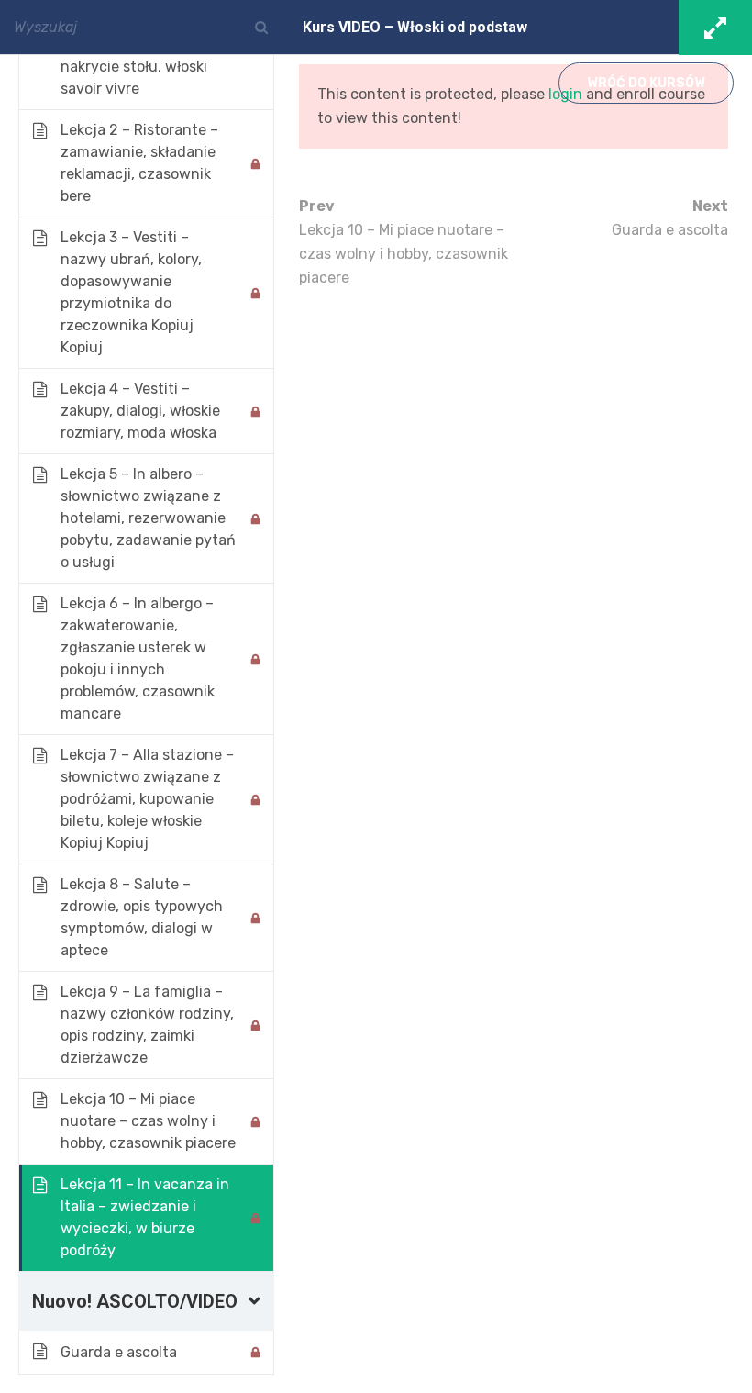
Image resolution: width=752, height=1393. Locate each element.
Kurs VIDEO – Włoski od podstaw (415, 27)
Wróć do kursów (646, 83)
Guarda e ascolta (670, 218)
